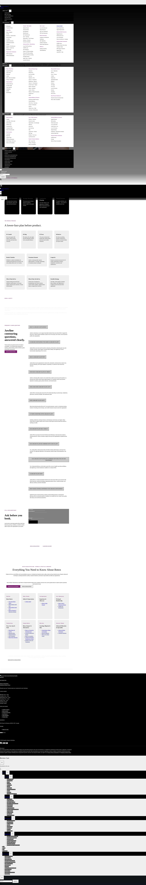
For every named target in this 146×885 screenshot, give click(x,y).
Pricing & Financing (6, 712)
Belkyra (8, 790)
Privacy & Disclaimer (4, 683)
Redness (52, 83)
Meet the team (8, 14)
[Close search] (2, 878)
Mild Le (52, 121)
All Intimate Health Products (34, 99)
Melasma (52, 81)
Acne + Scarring (26, 36)
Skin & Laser (7, 796)
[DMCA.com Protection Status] (3, 732)
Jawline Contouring (9, 40)
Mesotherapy (8, 49)
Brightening (53, 77)
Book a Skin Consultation (10, 77)
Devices (30, 106)
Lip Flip (7, 33)
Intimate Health (8, 834)
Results (5, 63)
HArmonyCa (9, 788)
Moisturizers (31, 72)
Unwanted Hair (9, 126)
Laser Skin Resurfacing (27, 46)
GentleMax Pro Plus (9, 856)
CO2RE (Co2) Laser (8, 161)
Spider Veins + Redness (27, 58)
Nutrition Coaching (43, 48)
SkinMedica (8, 89)
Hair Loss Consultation (10, 142)
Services (4, 772)
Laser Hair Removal (11, 820)
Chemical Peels (26, 29)
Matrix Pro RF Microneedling (28, 54)
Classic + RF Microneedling (28, 51)
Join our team (8, 17)
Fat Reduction (10, 826)
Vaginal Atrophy (54, 129)
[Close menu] (0, 769)
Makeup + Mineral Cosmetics (34, 91)
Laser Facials (9, 799)
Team (3, 846)
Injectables (7, 776)
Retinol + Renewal (32, 86)
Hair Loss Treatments (44, 31)
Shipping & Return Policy (5, 685)
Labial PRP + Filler (60, 52)
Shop (2, 199)
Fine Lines (53, 86)
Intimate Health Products (12, 837)
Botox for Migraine (45, 633)
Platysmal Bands (12, 634)
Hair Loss (9, 829)
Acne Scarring (31, 128)
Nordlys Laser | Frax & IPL (10, 150)
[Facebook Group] (7, 743)
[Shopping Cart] (1, 194)
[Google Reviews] (5, 743)
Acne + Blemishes (54, 70)
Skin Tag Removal (26, 34)
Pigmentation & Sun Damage (13, 809)
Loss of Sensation (60, 37)
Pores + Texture (54, 74)
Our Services (5, 714)
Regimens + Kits (32, 77)
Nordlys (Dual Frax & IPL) (10, 860)
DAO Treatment (12, 636)
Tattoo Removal (43, 29)
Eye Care (30, 76)
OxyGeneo (7, 167)
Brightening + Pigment (33, 81)
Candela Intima (8, 865)
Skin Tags (30, 133)
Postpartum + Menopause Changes (57, 131)
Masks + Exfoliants (32, 88)
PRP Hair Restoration (10, 55)
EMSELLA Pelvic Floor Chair (62, 45)
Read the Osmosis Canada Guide (57, 97)
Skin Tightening (42, 40)
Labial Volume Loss (54, 126)
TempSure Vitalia (60, 46)
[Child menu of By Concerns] (12, 114)
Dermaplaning (25, 31)
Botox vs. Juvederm (29, 636)
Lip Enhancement (32, 136)
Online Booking (5, 715)
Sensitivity (53, 91)
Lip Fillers (8, 39)
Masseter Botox (12, 633)
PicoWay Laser (8, 857)
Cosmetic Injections (62, 633)
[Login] (37, 182)
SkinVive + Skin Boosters (10, 46)
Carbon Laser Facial (11, 802)
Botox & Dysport (10, 779)
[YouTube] (4, 743)
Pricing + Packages (9, 79)
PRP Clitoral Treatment (61, 48)
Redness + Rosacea (26, 40)
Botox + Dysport (9, 32)
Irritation (52, 76)
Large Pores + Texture (33, 131)
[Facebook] (1, 743)
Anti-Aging (53, 84)
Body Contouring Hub (10, 129)
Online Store (8, 72)
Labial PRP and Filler (11, 842)
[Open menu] (1, 186)
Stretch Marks (8, 122)
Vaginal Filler (59, 50)
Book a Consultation (32, 144)
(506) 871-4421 (5, 729)
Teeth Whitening (43, 50)
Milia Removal (25, 33)
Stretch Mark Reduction (44, 44)
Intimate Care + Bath (32, 108)
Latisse (7, 76)
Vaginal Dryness (59, 33)
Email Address (31, 511)
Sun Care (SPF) (31, 74)
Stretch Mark (9, 828)
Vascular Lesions (32, 121)
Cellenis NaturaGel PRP (12, 793)
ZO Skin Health (9, 85)
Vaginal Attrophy (10, 839)
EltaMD (7, 90)
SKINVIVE (9, 792)
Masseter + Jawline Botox (11, 35)
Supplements (31, 93)
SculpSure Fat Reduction (44, 37)
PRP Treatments (9, 53)
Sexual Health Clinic (11, 843)
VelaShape (42, 39)
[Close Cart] (2, 763)
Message (30, 518)
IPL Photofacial (26, 49)
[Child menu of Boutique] (10, 65)
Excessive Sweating (26, 41)
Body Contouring (8, 818)
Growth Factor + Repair (33, 84)
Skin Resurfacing (10, 800)
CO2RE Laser (25, 47)
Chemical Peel (10, 805)
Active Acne (31, 126)
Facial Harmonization (10, 42)
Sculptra (7, 44)
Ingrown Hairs (8, 137)
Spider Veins (9, 813)
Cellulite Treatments (43, 42)
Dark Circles (53, 93)
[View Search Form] (1, 192)
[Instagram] (2, 743)
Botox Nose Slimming (13, 637)
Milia (29, 129)
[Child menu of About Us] (10, 11)
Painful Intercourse (60, 35)
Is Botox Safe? (28, 601)
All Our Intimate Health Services (13, 845)
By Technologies (5, 854)
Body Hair (8, 135)
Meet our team (5, 711)
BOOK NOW (3, 172)
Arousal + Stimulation (32, 104)
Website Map (5, 716)
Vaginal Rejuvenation (60, 29)
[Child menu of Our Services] (12, 22)
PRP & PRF (9, 785)
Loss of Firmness (54, 88)
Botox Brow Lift (12, 630)
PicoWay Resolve (26, 56)
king (55, 121)
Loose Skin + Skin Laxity (10, 121)
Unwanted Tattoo (9, 128)
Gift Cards (8, 74)
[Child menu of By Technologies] (14, 148)
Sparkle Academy (5, 709)
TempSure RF (7, 165)
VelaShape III (7, 159)
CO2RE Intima (59, 43)
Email (29, 519)
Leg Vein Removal (26, 60)
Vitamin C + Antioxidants (33, 83)
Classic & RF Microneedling (12, 803)
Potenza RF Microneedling (28, 53)
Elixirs (30, 95)
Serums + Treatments (32, 79)
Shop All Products (9, 70)
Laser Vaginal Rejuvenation (12, 836)
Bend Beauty (8, 92)
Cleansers (30, 70)
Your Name (30, 509)
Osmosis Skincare (9, 83)
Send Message (33, 521)
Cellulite (7, 119)
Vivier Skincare (9, 87)
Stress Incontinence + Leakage (62, 39)
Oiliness (52, 72)
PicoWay (6, 153)
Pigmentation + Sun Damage (28, 38)
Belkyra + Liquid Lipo (10, 47)
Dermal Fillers (8, 37)
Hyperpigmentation (54, 79)
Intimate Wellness (32, 101)
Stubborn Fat (8, 124)
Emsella (52, 139)
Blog (6, 20)
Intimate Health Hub (54, 133)
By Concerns (5, 851)
